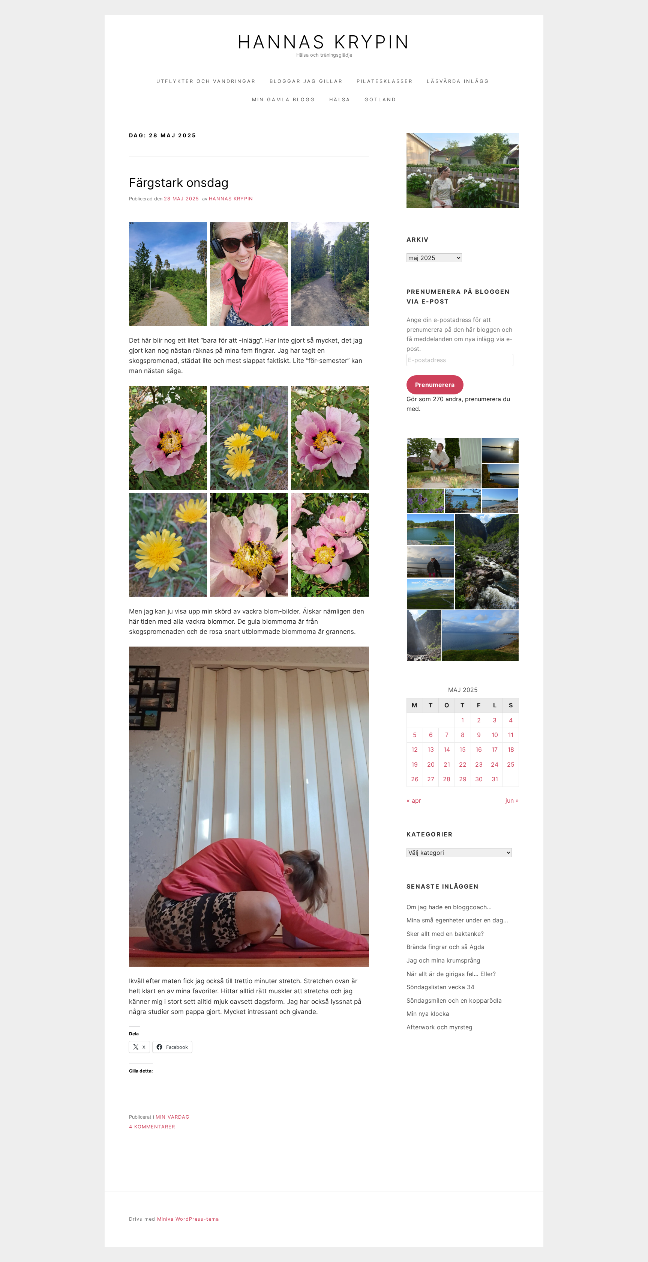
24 (494, 764)
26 (414, 779)
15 (462, 749)
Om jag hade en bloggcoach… (449, 907)
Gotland (380, 99)
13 (431, 749)
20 (431, 764)
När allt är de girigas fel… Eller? (451, 974)
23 (479, 764)
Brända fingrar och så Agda (445, 947)
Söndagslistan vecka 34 (440, 987)
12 (414, 749)
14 (447, 749)
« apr (413, 800)
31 (495, 779)
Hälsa (340, 99)
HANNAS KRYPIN (324, 42)
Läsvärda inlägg (458, 81)
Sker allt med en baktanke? (445, 933)
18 (511, 749)
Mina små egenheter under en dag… (457, 920)
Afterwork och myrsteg (439, 1027)
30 (479, 779)
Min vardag (173, 1117)
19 (414, 764)
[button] (444, 463)
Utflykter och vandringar (206, 81)
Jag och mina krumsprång (443, 960)
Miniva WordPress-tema (188, 1219)
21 (447, 764)
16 (479, 749)
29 (462, 779)
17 (495, 749)
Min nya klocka (427, 1013)
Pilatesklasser (385, 81)
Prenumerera (434, 384)
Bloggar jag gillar (306, 81)
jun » (512, 800)
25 (510, 764)
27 (430, 779)
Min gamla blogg (283, 99)
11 (510, 735)
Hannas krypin (231, 199)
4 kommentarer (152, 1127)
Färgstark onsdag (179, 182)
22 (462, 764)
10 (495, 735)
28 (446, 779)
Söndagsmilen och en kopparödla (454, 1000)
